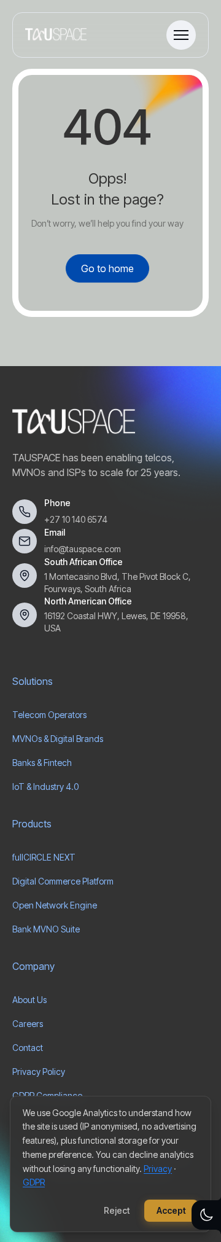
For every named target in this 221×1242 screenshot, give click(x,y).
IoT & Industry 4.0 (45, 786)
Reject (117, 1210)
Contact (27, 1047)
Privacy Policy (38, 1071)
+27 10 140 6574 (75, 519)
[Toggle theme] (206, 1215)
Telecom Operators (49, 714)
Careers (27, 1023)
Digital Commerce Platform (63, 881)
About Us (29, 999)
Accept (171, 1210)
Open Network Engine (54, 905)
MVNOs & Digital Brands (57, 738)
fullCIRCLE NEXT (44, 857)
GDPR (34, 1182)
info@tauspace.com (82, 549)
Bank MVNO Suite (46, 929)
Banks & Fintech (42, 762)
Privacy (158, 1168)
